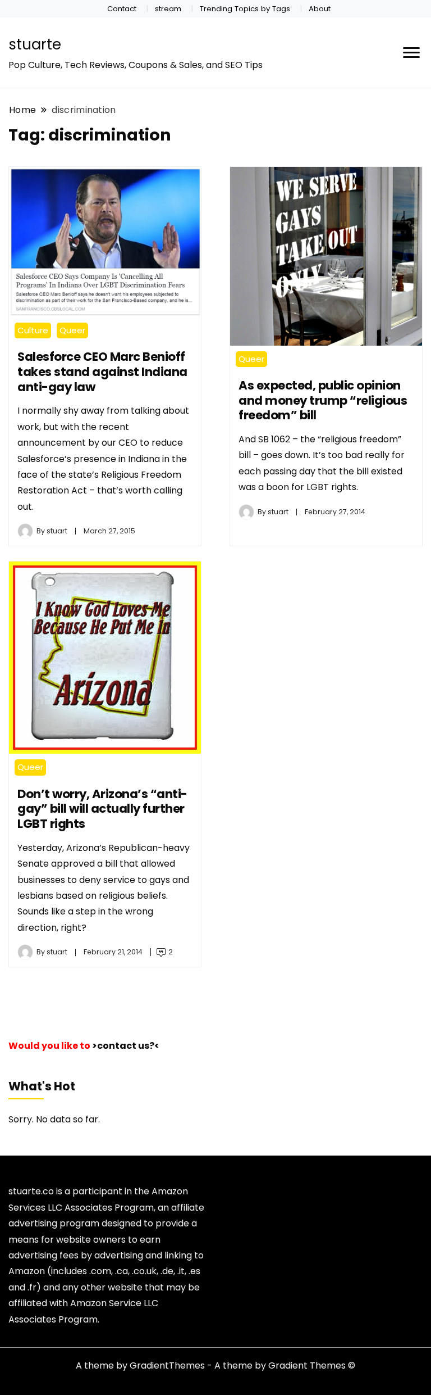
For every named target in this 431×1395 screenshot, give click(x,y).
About (320, 8)
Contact (121, 8)
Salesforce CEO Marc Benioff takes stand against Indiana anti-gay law (102, 371)
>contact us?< (125, 1045)
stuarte (34, 44)
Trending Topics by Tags (245, 8)
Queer (72, 330)
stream (168, 8)
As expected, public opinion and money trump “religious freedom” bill (323, 400)
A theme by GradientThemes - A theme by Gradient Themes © (215, 1365)
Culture (32, 330)
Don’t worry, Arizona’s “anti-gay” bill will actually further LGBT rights (102, 809)
